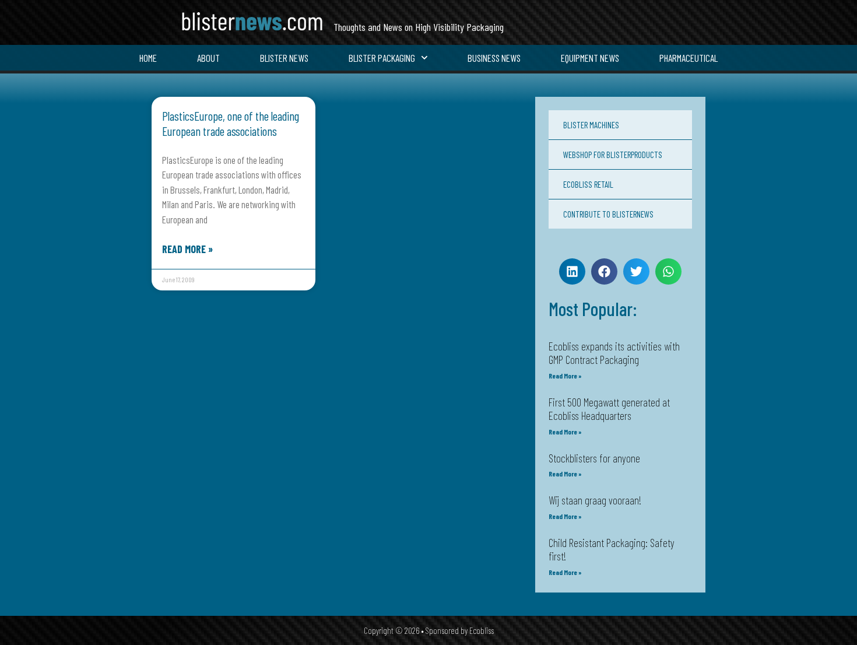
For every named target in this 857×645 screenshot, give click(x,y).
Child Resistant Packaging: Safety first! (612, 549)
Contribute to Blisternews (608, 214)
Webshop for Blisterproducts (612, 154)
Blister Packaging (382, 58)
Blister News (284, 58)
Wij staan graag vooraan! (595, 500)
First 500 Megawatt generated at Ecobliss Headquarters (609, 408)
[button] (572, 271)
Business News (494, 58)
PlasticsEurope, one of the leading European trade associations (230, 123)
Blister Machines (591, 125)
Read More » (187, 249)
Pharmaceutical (688, 58)
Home (148, 58)
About (208, 58)
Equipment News (590, 58)
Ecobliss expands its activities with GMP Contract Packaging (614, 352)
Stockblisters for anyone (594, 458)
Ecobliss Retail (588, 184)
